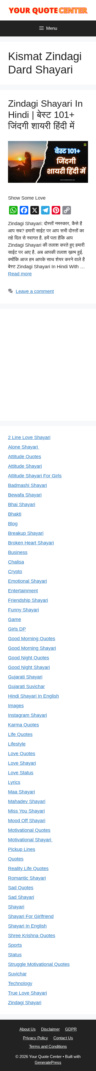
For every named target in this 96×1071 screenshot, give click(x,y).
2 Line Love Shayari (29, 437)
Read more (20, 273)
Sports (15, 945)
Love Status (20, 772)
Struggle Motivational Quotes (39, 964)
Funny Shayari (23, 610)
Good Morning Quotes (31, 638)
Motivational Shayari (30, 839)
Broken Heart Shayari (31, 542)
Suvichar (17, 974)
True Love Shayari (27, 993)
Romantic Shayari (27, 878)
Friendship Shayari (28, 600)
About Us (27, 1029)
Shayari (16, 906)
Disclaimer (50, 1029)
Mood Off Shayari (26, 820)
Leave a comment (35, 291)
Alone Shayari (23, 447)
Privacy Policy (35, 1038)
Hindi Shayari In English (33, 696)
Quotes (15, 859)
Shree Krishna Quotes (31, 935)
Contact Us (63, 1038)
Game (14, 619)
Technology (20, 983)
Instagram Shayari (27, 715)
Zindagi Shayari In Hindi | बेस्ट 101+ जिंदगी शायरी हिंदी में (45, 114)
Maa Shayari (21, 792)
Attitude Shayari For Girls (35, 475)
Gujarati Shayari (25, 677)
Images (16, 705)
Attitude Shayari (25, 466)
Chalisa (16, 562)
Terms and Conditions (48, 1046)
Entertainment (23, 590)
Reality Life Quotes (28, 868)
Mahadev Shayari (26, 801)
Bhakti (14, 514)
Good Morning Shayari (32, 648)
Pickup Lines (21, 849)
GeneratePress (48, 1062)
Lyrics (14, 782)
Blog (13, 523)
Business (17, 552)
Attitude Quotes (24, 456)
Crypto (15, 571)
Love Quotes (21, 753)
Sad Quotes (20, 887)
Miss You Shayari (26, 811)
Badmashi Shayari (27, 485)
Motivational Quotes (29, 830)
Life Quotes (20, 734)
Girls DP (17, 629)
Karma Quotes (23, 724)
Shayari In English (27, 926)
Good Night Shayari (29, 667)
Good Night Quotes (28, 657)
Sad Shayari (21, 897)
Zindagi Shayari (24, 1002)
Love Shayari (22, 763)
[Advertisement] (48, 365)
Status (15, 954)
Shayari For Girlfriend (31, 916)
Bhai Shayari (21, 504)
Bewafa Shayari (25, 495)
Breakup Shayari (25, 533)
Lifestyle (17, 744)
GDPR (71, 1029)
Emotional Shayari (27, 581)
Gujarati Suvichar (26, 686)
